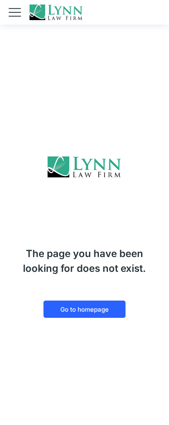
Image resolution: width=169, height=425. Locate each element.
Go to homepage (84, 309)
